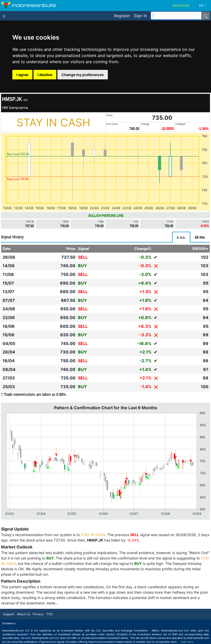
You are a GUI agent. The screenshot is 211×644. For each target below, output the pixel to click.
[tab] (181, 237)
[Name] (205, 16)
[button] (204, 5)
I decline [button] (45, 74)
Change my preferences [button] (82, 74)
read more (187, 641)
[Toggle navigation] (5, 15)
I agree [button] (22, 74)
